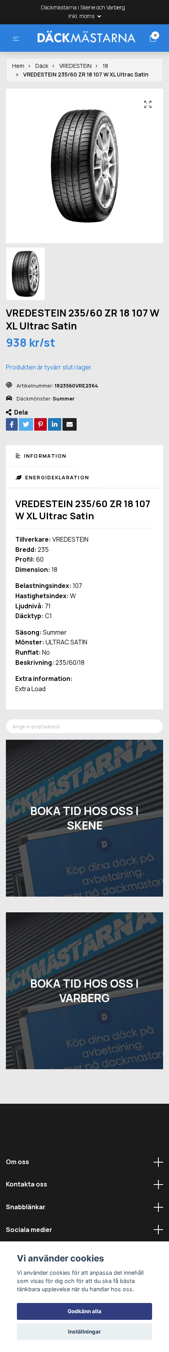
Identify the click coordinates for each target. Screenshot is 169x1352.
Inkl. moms (82, 16)
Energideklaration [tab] (56, 506)
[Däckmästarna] (80, 51)
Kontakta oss (26, 1213)
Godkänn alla (84, 1311)
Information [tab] (44, 485)
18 (105, 95)
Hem (18, 95)
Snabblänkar (26, 1236)
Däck (41, 95)
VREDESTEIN (75, 95)
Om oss (17, 1191)
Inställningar (84, 1331)
